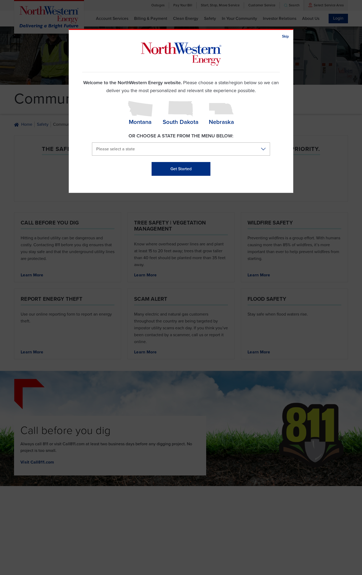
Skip (285, 36)
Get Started (181, 169)
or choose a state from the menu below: (181, 136)
